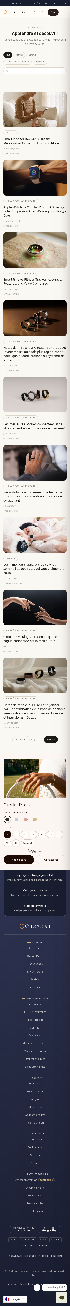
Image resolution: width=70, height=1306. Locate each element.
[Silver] (16, 819)
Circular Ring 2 (17, 804)
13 (7, 843)
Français (15, 1299)
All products (35, 948)
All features (51, 859)
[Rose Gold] (25, 819)
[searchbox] (37, 70)
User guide (35, 1099)
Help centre (35, 1083)
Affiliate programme (34, 1180)
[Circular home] (35, 926)
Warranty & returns (35, 1115)
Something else (35, 1211)
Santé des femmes (35, 1066)
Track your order (35, 1122)
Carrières (35, 1155)
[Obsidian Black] (7, 819)
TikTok (43, 1256)
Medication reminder (35, 1051)
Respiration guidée (35, 1059)
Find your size (35, 963)
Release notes (35, 1107)
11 (50, 834)
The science (35, 1139)
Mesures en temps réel (35, 1043)
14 (16, 843)
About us (35, 987)
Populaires (40, 62)
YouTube (30, 1256)
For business (35, 1147)
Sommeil (33, 55)
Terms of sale (26, 1284)
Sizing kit (27, 843)
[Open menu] (63, 12)
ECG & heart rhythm (35, 1012)
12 (59, 834)
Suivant (51, 739)
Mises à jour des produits (17, 62)
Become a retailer (35, 1187)
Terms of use (10, 1284)
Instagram (15, 1256)
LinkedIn (56, 1256)
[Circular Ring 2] (35, 778)
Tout (8, 55)
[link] (16, 12)
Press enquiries (35, 1203)
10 (42, 834)
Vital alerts (35, 1035)
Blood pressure (35, 1019)
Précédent (20, 739)
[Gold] (35, 819)
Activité (19, 55)
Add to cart (19, 859)
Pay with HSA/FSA (35, 971)
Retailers (35, 979)
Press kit (35, 1163)
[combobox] (15, 1299)
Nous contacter (35, 1091)
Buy (53, 12)
